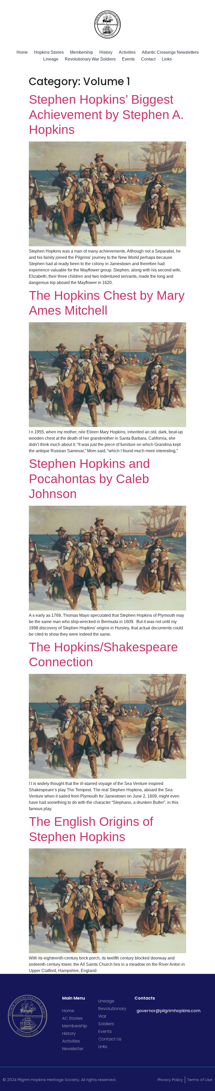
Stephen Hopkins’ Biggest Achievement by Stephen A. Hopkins (106, 114)
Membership (81, 52)
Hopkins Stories (49, 52)
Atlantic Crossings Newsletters (170, 52)
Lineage (50, 59)
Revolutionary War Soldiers (90, 59)
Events (128, 59)
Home (22, 52)
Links (167, 59)
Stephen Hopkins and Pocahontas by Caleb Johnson (89, 479)
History (105, 52)
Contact (148, 59)
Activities (127, 52)
